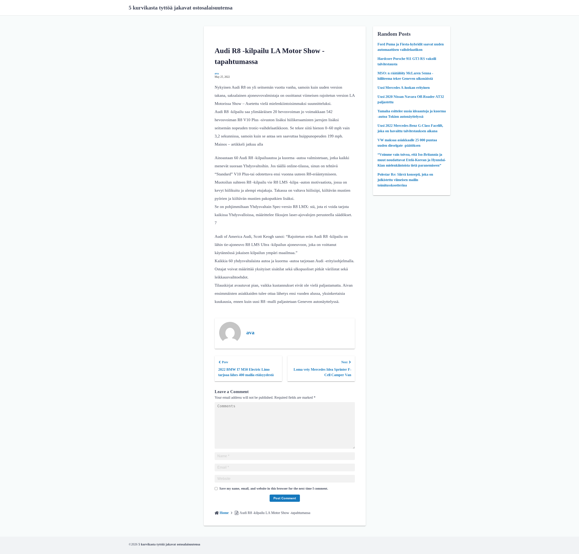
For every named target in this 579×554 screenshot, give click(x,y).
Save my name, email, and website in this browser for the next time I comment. (273, 488)
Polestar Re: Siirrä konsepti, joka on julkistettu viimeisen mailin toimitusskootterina (405, 179)
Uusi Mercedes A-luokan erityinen (403, 88)
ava (217, 73)
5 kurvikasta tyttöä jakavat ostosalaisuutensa (181, 8)
